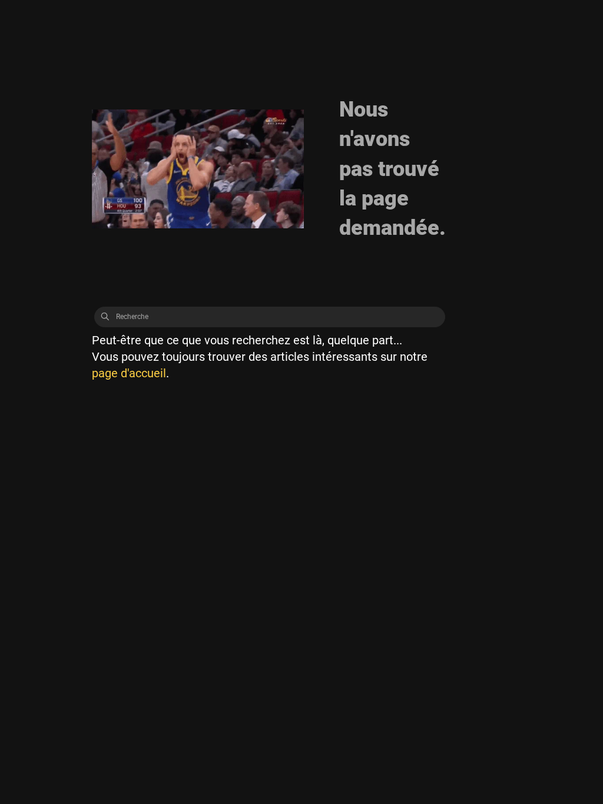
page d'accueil (129, 373)
